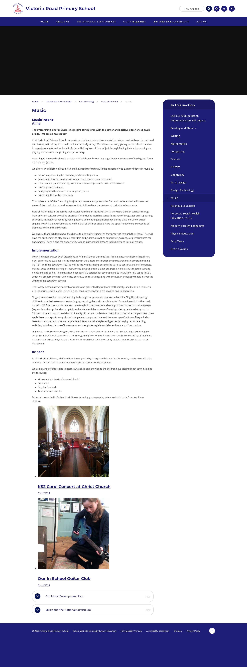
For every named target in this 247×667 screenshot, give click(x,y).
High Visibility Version (131, 630)
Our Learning (86, 101)
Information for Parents (59, 101)
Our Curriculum (109, 101)
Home (35, 101)
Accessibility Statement (157, 630)
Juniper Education (107, 630)
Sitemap (178, 630)
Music (128, 101)
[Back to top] (212, 631)
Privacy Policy (193, 630)
